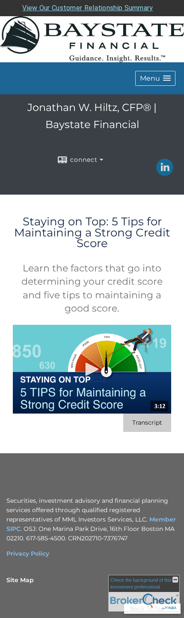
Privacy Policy (27, 553)
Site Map (20, 580)
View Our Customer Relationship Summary (87, 8)
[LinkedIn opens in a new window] (164, 173)
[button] (155, 78)
